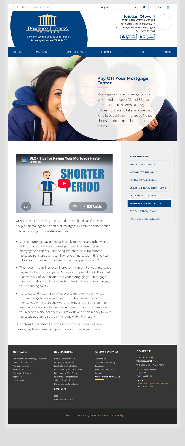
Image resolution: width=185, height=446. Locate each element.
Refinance (106, 52)
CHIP (56, 396)
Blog (128, 52)
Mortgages (43, 52)
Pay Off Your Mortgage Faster (145, 203)
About (145, 52)
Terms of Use (102, 415)
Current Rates (19, 380)
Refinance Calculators (63, 399)
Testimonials (100, 358)
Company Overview (106, 351)
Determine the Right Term (143, 195)
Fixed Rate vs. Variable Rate (143, 180)
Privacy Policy (117, 415)
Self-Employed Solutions (143, 211)
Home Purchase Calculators (145, 218)
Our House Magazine (107, 376)
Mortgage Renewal (21, 365)
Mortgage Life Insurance (23, 373)
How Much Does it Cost (22, 362)
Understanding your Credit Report (148, 187)
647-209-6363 (148, 31)
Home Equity (18, 369)
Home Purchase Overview (142, 164)
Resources (99, 365)
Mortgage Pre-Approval (142, 172)
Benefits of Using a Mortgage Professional (30, 358)
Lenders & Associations (104, 369)
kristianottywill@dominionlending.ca (135, 27)
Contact (167, 52)
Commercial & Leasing (105, 362)
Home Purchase (75, 52)
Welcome (18, 52)
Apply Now (17, 376)
